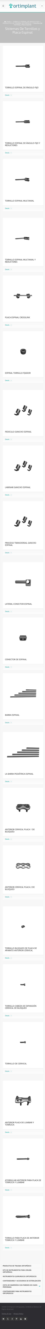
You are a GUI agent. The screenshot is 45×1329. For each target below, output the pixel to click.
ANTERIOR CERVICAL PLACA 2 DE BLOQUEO (20, 888)
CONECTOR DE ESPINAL (16, 659)
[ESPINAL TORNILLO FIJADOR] (23, 351)
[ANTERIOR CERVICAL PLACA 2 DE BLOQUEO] (23, 865)
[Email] (3, 1319)
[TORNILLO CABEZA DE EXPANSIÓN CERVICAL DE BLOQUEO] (23, 984)
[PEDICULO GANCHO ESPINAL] (23, 410)
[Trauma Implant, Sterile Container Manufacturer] (22, 6)
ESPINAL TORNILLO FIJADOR (18, 373)
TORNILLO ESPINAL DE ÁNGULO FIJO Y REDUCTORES (22, 144)
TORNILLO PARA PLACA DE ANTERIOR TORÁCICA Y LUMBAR (22, 1239)
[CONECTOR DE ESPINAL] (23, 638)
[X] (8, 1319)
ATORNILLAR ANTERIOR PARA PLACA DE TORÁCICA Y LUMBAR (23, 1181)
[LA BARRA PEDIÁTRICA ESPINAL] (23, 752)
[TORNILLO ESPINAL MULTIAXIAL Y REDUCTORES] (23, 238)
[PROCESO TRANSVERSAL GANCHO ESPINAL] (23, 521)
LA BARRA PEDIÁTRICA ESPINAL (19, 774)
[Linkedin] (21, 1319)
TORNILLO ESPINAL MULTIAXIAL (19, 200)
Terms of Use (6, 1314)
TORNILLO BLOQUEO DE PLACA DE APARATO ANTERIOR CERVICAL (21, 949)
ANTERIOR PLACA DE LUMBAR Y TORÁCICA (19, 1123)
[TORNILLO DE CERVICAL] (23, 1042)
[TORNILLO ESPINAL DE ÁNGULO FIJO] (23, 66)
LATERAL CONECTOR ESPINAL (18, 604)
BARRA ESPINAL (12, 715)
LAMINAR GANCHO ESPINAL (17, 487)
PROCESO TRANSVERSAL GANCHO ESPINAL (20, 544)
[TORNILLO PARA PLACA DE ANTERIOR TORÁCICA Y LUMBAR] (23, 1216)
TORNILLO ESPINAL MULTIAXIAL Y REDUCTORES (20, 260)
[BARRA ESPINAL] (23, 693)
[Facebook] (12, 1319)
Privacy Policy (18, 1314)
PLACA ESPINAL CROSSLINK (17, 317)
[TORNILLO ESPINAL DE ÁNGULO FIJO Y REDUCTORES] (23, 121)
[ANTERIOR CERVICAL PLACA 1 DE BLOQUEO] (23, 808)
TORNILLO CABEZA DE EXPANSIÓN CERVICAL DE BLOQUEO (20, 1007)
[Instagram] (25, 1319)
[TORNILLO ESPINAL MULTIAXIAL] (23, 179)
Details (7, 95)
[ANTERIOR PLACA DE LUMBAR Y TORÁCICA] (23, 1101)
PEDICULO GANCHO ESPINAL (18, 431)
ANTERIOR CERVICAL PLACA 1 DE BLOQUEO (20, 830)
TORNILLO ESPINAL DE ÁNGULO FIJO (21, 87)
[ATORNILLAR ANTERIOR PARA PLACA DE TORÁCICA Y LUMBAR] (23, 1159)
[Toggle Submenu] (39, 1286)
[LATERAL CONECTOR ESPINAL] (23, 582)
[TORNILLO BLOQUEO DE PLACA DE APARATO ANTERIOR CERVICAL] (23, 927)
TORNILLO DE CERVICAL (16, 1063)
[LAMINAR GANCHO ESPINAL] (23, 466)
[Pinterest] (16, 1319)
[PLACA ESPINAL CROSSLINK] (23, 296)
